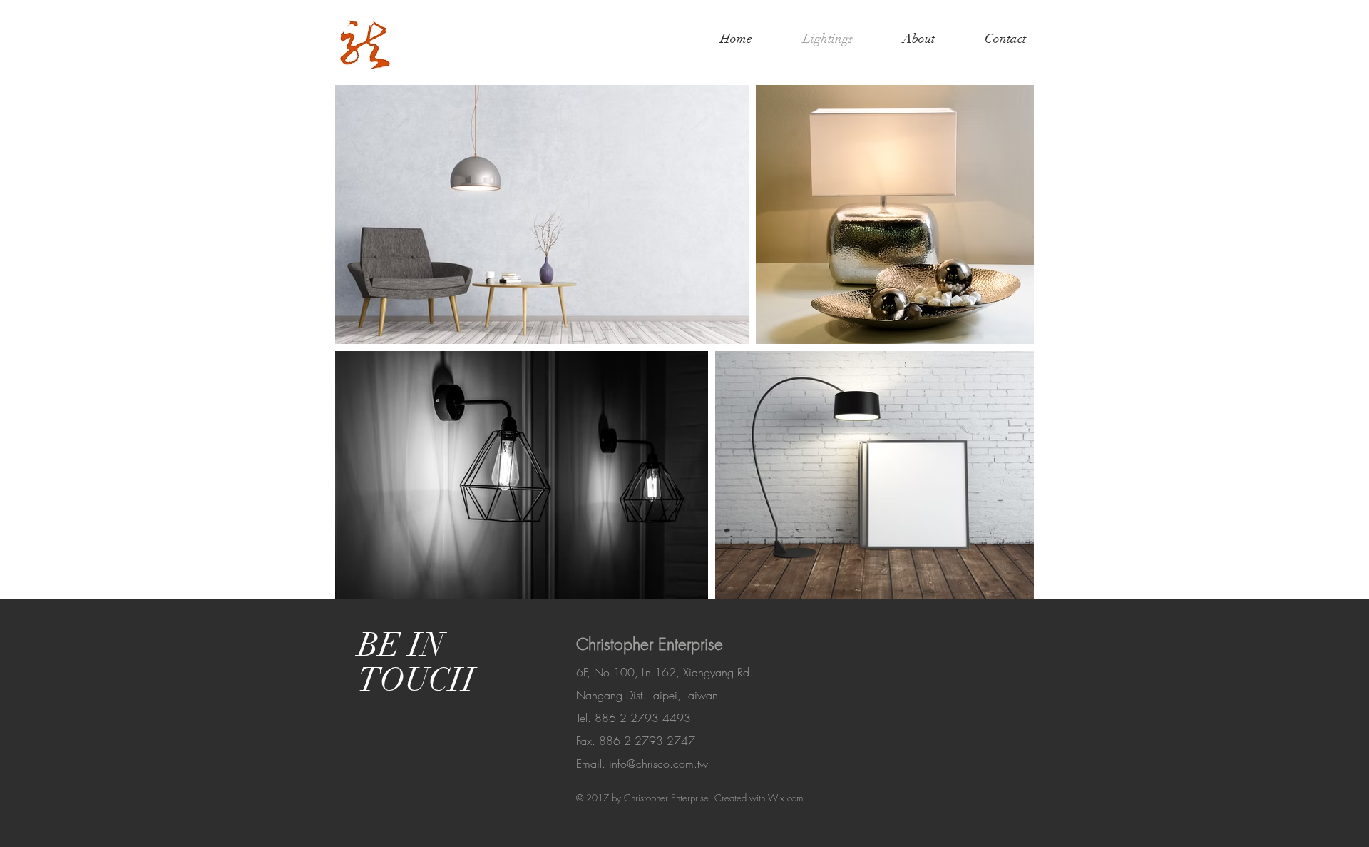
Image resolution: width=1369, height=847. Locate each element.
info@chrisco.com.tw (658, 763)
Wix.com (785, 797)
